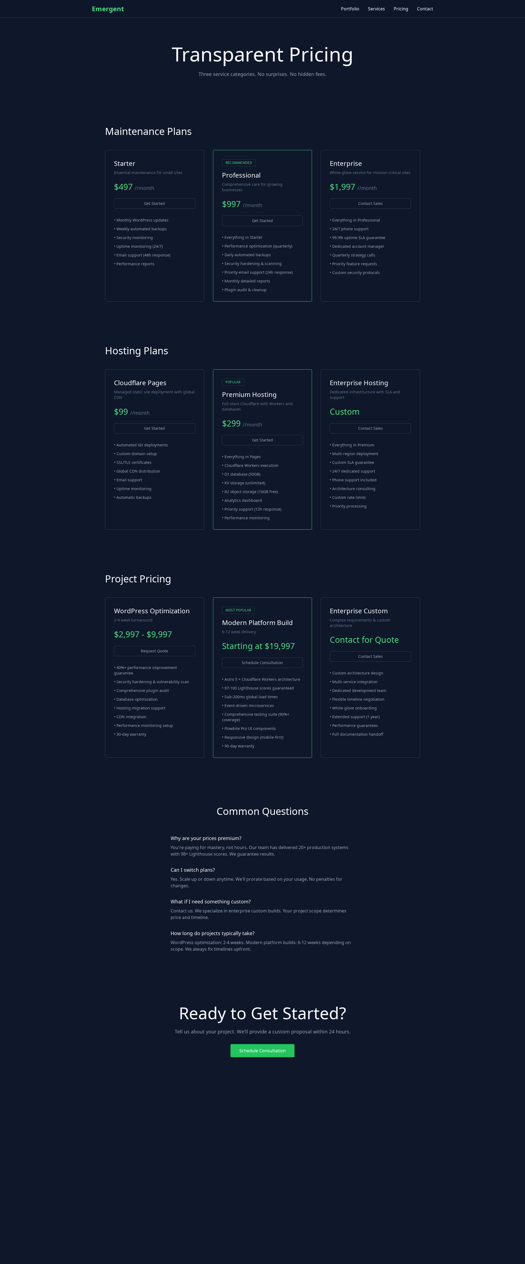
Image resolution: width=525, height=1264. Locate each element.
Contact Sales (370, 203)
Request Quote (154, 650)
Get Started (154, 203)
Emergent (108, 8)
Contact (425, 9)
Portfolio (350, 9)
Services (376, 9)
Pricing (401, 9)
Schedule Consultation (262, 662)
